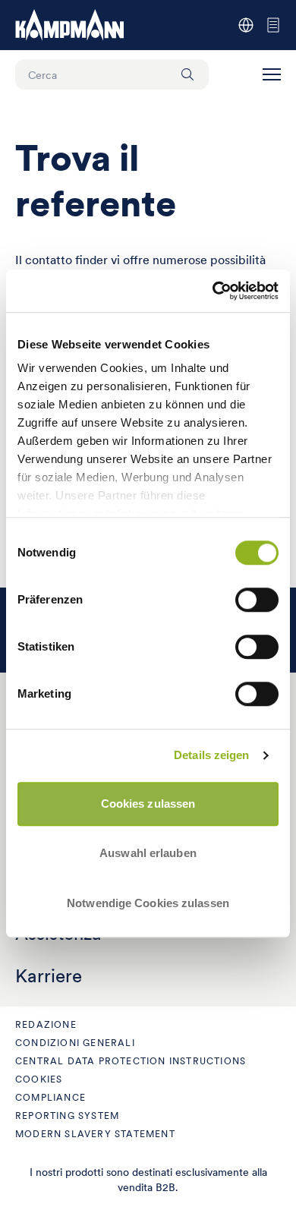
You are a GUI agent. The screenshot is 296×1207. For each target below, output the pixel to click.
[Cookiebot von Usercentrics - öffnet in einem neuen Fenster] (213, 291)
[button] (271, 74)
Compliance (50, 1097)
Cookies (38, 1079)
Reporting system (67, 1115)
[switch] (257, 600)
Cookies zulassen (148, 803)
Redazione (46, 1024)
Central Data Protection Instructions (130, 1061)
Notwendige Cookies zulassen (148, 903)
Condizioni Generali (75, 1042)
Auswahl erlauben (148, 852)
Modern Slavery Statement (95, 1133)
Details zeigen (211, 754)
